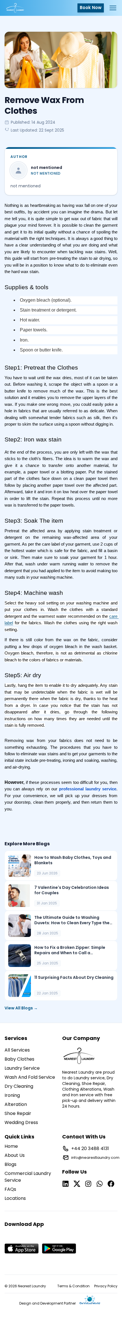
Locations (15, 1198)
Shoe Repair (18, 1113)
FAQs (10, 1189)
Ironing (12, 1095)
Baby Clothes (19, 1059)
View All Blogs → (21, 1008)
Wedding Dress (21, 1122)
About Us (15, 1155)
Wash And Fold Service (30, 1077)
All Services (17, 1050)
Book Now (91, 7)
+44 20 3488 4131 (90, 1148)
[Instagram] (88, 1183)
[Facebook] (111, 1183)
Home (11, 1146)
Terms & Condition (73, 1286)
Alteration (16, 1104)
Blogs (10, 1164)
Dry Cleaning (19, 1086)
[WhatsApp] (99, 1183)
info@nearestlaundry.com (95, 1157)
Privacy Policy (105, 1286)
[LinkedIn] (65, 1183)
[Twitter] (76, 1183)
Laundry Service (22, 1068)
